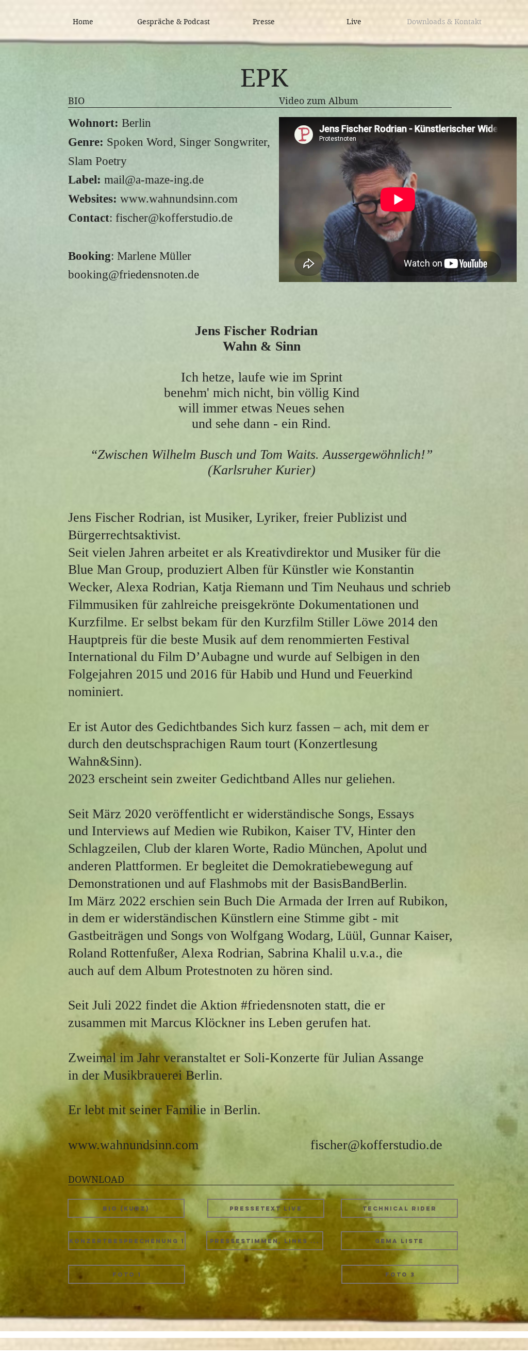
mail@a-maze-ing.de (154, 179)
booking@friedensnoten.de (133, 274)
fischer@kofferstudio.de (174, 217)
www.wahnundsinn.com (179, 198)
